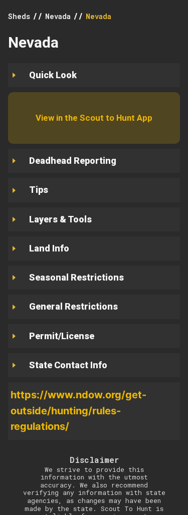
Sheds (19, 16)
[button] (94, 410)
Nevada (98, 16)
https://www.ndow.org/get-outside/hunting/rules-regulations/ (78, 410)
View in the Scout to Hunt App (94, 118)
